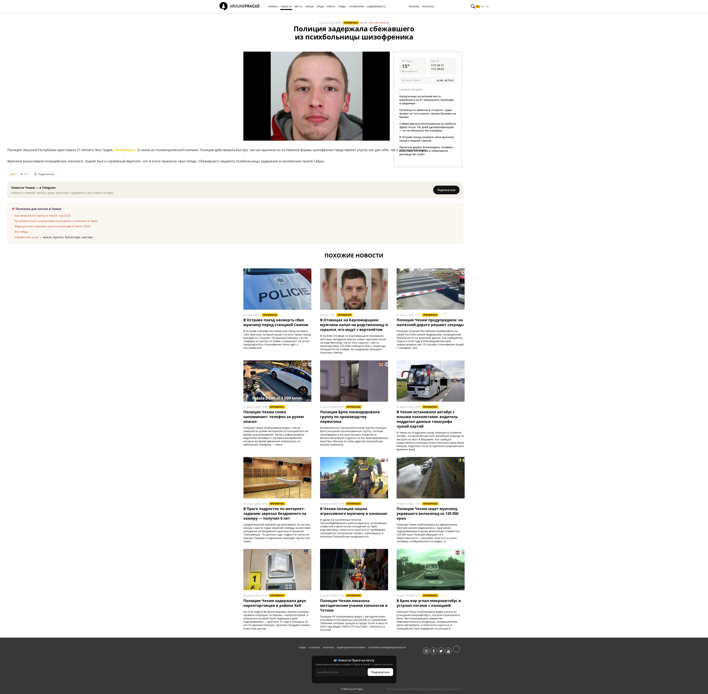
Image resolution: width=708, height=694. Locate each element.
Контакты (328, 647)
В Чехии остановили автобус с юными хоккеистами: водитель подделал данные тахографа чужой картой (427, 419)
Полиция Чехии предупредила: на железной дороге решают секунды (430, 322)
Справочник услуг (27, 237)
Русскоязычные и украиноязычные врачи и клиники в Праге (56, 221)
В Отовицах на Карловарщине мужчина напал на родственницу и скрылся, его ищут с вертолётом (354, 325)
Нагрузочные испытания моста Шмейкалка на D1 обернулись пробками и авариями (426, 100)
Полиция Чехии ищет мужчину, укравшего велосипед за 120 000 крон (427, 513)
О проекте (314, 647)
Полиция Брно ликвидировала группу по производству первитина (350, 417)
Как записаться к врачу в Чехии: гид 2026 (43, 215)
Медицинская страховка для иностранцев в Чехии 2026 (52, 226)
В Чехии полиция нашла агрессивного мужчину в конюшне (353, 511)
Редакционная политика (351, 647)
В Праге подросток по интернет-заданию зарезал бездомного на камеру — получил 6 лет (274, 513)
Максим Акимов (379, 22)
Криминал (351, 22)
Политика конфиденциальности (387, 647)
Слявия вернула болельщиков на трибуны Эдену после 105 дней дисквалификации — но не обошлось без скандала (427, 127)
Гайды (302, 647)
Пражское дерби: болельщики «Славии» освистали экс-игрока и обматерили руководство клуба (426, 150)
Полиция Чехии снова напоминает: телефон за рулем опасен (273, 417)
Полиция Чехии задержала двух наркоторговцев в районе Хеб (274, 603)
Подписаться (446, 190)
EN (482, 6)
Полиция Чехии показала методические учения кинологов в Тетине (354, 605)
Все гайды (21, 231)
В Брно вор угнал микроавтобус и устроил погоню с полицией (429, 603)
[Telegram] (456, 651)
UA (487, 6)
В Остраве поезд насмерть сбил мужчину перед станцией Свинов (426, 138)
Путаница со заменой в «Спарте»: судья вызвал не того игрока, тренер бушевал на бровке (427, 113)
